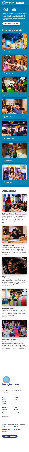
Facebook (6, 427)
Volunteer (16, 404)
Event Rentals (6, 416)
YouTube (17, 429)
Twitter (17, 427)
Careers (15, 411)
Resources (5, 413)
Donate (15, 399)
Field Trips (4, 409)
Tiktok (6, 431)
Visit (3, 397)
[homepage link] (8, 3)
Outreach (4, 411)
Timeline (16, 409)
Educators (5, 407)
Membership (17, 401)
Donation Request (18, 413)
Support (16, 397)
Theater (4, 403)
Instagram (7, 429)
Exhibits (4, 399)
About (15, 407)
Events (4, 401)
